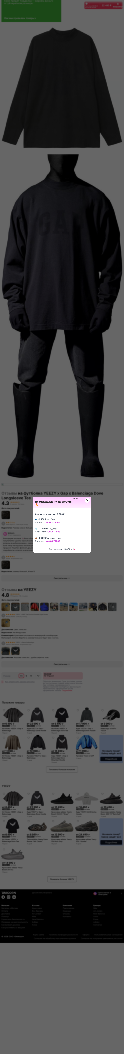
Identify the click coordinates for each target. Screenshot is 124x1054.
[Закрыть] (87, 500)
